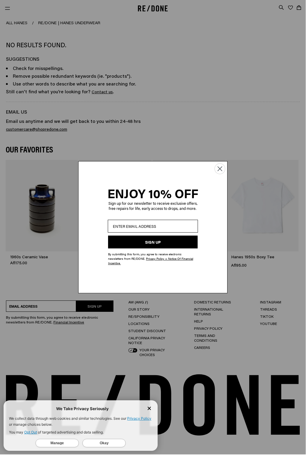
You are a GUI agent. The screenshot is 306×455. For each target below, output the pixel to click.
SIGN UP (153, 242)
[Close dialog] (220, 169)
